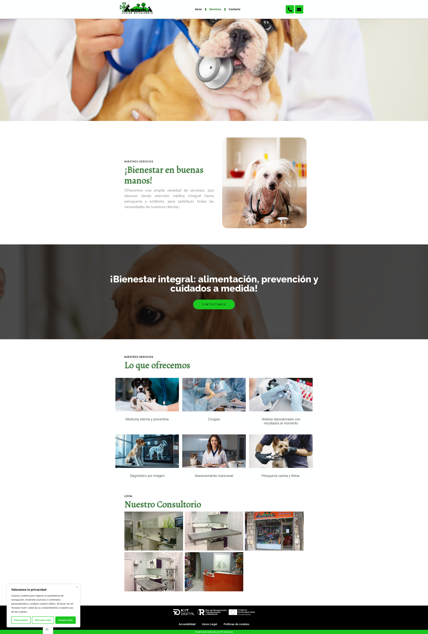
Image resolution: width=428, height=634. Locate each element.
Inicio (198, 9)
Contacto (234, 9)
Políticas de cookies (236, 624)
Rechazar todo (43, 620)
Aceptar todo (65, 620)
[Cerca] (77, 587)
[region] (43, 605)
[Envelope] (299, 9)
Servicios (215, 9)
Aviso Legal (209, 624)
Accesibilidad (187, 624)
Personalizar (21, 620)
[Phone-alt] (290, 9)
